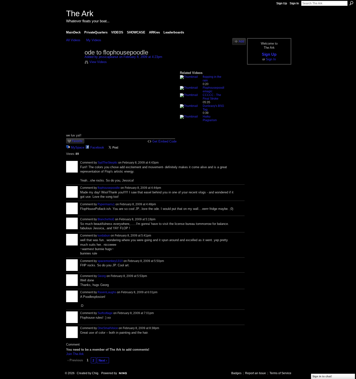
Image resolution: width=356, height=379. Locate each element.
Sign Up (281, 3)
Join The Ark (75, 354)
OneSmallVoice (108, 328)
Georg (102, 276)
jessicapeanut (108, 57)
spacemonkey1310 (110, 261)
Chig (95, 373)
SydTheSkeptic (107, 162)
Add (241, 41)
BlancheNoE (106, 219)
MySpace (77, 147)
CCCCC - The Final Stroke (212, 96)
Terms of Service (280, 373)
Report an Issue (255, 373)
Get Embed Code (164, 141)
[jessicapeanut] (75, 62)
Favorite (77, 141)
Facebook (97, 147)
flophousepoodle (109, 188)
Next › (103, 360)
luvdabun (104, 235)
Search (351, 3)
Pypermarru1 (106, 204)
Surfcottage (105, 313)
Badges (236, 373)
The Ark (79, 13)
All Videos (73, 40)
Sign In (294, 3)
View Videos (98, 62)
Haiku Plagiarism (210, 118)
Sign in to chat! (322, 376)
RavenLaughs (107, 292)
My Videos (93, 40)
